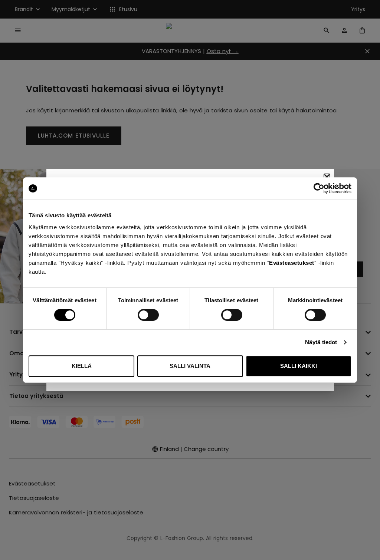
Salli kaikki (298, 366)
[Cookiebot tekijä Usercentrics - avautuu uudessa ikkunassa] (318, 188)
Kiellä (82, 366)
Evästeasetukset (291, 263)
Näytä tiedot (321, 342)
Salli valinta (190, 366)
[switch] (148, 315)
